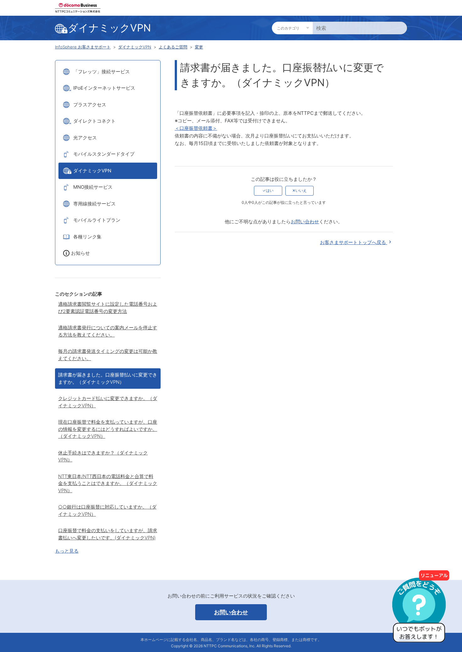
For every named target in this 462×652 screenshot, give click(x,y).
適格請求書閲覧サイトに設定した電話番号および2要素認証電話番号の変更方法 (107, 307)
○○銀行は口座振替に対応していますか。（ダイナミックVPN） (107, 510)
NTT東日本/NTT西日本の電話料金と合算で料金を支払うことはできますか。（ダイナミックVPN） (107, 483)
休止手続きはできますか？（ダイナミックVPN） (103, 456)
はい (269, 190)
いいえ (301, 190)
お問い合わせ (305, 222)
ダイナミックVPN (134, 46)
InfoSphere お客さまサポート (83, 46)
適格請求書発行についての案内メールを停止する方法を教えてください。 (107, 331)
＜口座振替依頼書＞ (196, 128)
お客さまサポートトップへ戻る (353, 242)
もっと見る (67, 551)
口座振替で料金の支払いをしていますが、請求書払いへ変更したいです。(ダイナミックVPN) (107, 534)
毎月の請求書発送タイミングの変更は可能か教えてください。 (107, 354)
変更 (199, 46)
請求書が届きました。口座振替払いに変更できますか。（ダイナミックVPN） (107, 378)
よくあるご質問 (173, 46)
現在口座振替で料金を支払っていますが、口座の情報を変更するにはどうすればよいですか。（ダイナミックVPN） (107, 429)
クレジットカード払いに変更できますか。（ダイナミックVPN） (107, 402)
